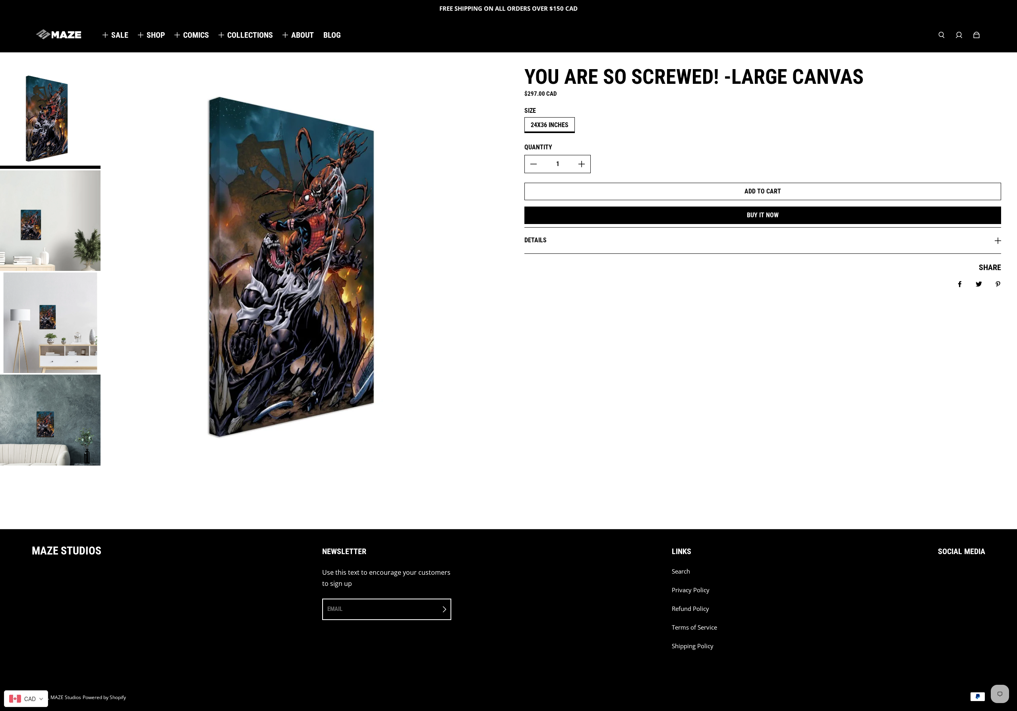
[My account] (959, 35)
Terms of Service (694, 627)
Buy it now (763, 215)
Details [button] (535, 240)
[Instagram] (958, 575)
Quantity (538, 147)
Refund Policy (690, 609)
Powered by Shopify (104, 697)
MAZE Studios (65, 697)
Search (681, 571)
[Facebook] (940, 575)
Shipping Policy (692, 646)
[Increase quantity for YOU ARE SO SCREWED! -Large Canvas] (581, 164)
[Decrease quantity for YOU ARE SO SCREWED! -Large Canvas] (533, 164)
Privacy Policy (691, 590)
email (334, 608)
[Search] (941, 35)
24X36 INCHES (549, 125)
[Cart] (976, 35)
